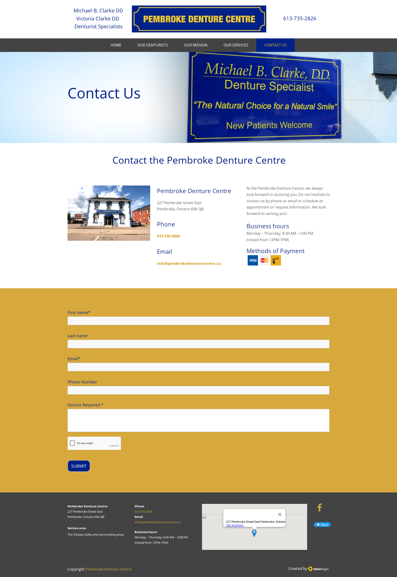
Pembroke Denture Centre (108, 569)
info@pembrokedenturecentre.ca (157, 522)
